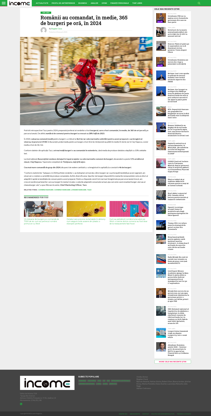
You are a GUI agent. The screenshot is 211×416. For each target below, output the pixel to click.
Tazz (89, 190)
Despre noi (123, 414)
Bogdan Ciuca (56, 29)
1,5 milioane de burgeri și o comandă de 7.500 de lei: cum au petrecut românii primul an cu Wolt (41, 221)
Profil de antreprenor (63, 3)
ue (104, 381)
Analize (94, 3)
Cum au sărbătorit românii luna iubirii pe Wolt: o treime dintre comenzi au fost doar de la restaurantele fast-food (128, 221)
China (99, 384)
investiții (113, 384)
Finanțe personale (119, 3)
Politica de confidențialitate (162, 414)
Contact (145, 414)
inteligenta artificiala (121, 381)
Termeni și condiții (184, 414)
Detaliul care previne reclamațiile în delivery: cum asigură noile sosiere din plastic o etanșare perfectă (86, 221)
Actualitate (42, 3)
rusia (105, 384)
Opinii (104, 3)
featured (92, 381)
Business (82, 3)
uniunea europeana (86, 384)
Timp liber (137, 3)
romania (82, 381)
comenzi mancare (62, 190)
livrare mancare (78, 190)
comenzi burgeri (45, 190)
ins (108, 381)
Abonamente (135, 414)
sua (99, 381)
